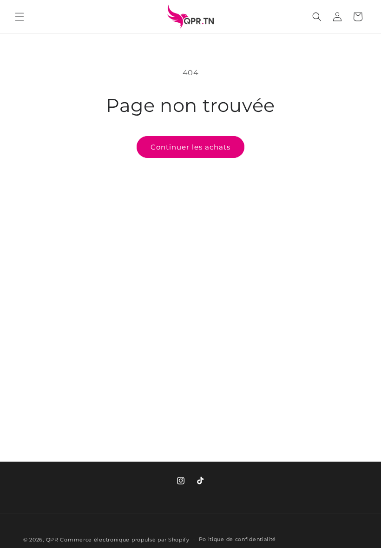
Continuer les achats (190, 147)
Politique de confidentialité (237, 539)
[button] (19, 17)
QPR (52, 539)
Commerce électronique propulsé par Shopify (124, 539)
